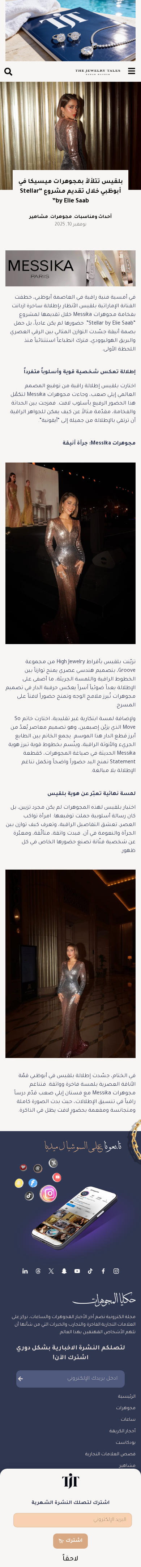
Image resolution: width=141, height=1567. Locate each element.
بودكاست (126, 1443)
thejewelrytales (103, 1271)
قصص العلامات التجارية (110, 1454)
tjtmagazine (116, 1271)
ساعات (128, 1420)
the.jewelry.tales (90, 1271)
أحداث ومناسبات (93, 217)
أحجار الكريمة (123, 1431)
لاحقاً (70, 1559)
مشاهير (38, 217)
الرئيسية (127, 1396)
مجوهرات (61, 217)
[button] (8, 71)
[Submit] (20, 1379)
